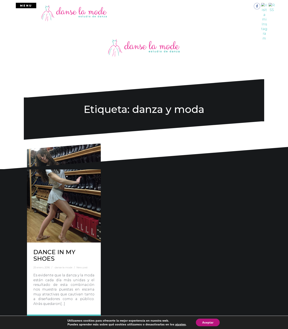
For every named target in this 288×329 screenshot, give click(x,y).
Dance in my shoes (54, 255)
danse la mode (63, 267)
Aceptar (207, 322)
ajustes (180, 324)
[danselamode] (74, 13)
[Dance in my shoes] (64, 193)
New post (82, 267)
